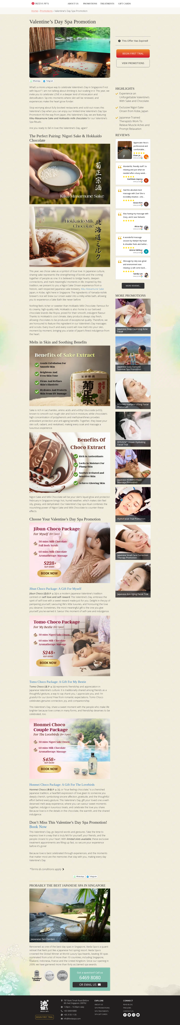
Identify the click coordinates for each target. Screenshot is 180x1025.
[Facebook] (125, 1015)
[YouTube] (138, 1015)
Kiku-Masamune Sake (92, 288)
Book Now (38, 826)
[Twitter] (129, 1015)
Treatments (107, 3)
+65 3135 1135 (70, 1014)
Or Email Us (87, 984)
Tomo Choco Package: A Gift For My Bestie (57, 682)
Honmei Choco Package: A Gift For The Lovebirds (61, 784)
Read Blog (128, 1004)
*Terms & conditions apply (45, 869)
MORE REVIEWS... (133, 285)
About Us (73, 3)
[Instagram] (133, 1015)
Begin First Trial (133, 53)
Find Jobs (127, 1008)
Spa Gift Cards (101, 1014)
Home (34, 10)
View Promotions (133, 63)
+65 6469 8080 (70, 1010)
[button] (141, 156)
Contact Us (128, 1011)
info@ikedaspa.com (72, 1018)
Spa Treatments (102, 1011)
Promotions (90, 3)
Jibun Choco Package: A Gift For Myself (55, 588)
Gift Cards (124, 3)
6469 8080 (90, 978)
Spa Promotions (102, 1008)
